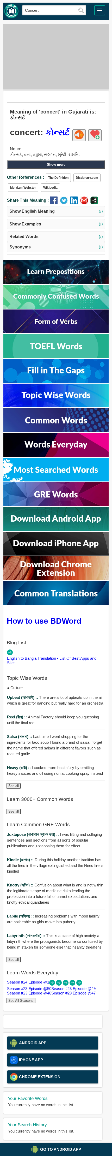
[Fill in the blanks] (56, 381)
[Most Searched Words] (56, 480)
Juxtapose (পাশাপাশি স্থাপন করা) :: (33, 834)
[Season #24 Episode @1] (52, 984)
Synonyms (56, 247)
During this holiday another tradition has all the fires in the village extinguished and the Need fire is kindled (55, 865)
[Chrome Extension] (56, 579)
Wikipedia (50, 187)
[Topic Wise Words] (56, 406)
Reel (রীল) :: (17, 717)
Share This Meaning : (28, 200)
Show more (56, 164)
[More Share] (94, 203)
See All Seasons (20, 1001)
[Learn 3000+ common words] (56, 430)
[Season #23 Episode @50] (59, 984)
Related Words (56, 236)
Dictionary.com (87, 178)
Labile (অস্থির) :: (21, 916)
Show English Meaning (56, 211)
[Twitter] (65, 203)
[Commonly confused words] (56, 307)
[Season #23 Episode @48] (73, 984)
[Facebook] (55, 203)
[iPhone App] (56, 554)
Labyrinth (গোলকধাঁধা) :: (26, 935)
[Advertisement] (56, 57)
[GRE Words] (56, 505)
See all (13, 786)
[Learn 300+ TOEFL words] (56, 356)
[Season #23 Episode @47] (79, 984)
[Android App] (56, 529)
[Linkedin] (75, 203)
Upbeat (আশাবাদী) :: (23, 697)
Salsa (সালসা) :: (20, 736)
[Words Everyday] (56, 455)
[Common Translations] (56, 603)
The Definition (58, 178)
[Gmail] (85, 203)
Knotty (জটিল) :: (20, 885)
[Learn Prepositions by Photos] (56, 282)
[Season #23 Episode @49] (66, 984)
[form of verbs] (56, 332)
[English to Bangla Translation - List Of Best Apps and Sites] (10, 654)
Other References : (25, 177)
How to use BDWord (44, 620)
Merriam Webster (23, 187)
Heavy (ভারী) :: (19, 767)
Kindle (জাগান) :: (21, 859)
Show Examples (56, 224)
